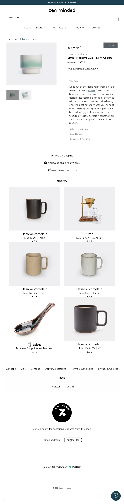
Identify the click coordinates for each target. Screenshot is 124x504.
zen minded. (66, 488)
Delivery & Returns (55, 368)
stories (96, 27)
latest (27, 27)
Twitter (61, 454)
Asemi (74, 48)
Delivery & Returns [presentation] (80, 139)
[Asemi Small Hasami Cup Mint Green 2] (25, 95)
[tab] (92, 81)
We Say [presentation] (73, 81)
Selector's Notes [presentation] (78, 129)
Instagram (65, 454)
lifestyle (79, 27)
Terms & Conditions (82, 368)
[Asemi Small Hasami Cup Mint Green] (12, 95)
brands (40, 27)
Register (55, 386)
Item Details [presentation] (76, 134)
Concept (11, 368)
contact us (71, 170)
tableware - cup (28, 39)
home (70, 54)
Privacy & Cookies (108, 368)
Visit (23, 368)
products (82, 54)
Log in (70, 386)
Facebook (57, 454)
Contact (35, 368)
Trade (62, 377)
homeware (59, 27)
